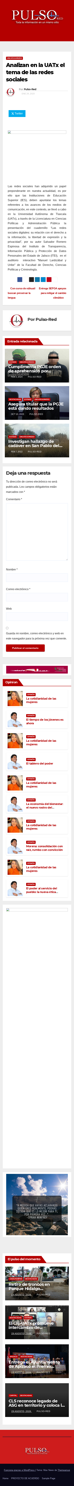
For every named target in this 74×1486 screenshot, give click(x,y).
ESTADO (12, 362)
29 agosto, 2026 (21, 1294)
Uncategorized (14, 58)
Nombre (12, 569)
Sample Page (48, 1478)
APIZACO (13, 1357)
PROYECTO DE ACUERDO (25, 1478)
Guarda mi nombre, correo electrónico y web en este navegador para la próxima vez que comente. (36, 636)
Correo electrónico (18, 589)
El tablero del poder (39, 763)
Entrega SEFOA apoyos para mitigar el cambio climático (52, 293)
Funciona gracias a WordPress (19, 1470)
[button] (62, 36)
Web (9, 608)
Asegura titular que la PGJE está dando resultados (36, 406)
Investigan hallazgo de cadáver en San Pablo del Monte (33, 445)
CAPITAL (13, 1395)
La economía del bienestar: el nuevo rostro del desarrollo (44, 807)
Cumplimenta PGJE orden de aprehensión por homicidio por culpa (34, 371)
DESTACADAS (15, 399)
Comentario (14, 499)
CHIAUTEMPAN (16, 1279)
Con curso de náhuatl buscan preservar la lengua (21, 293)
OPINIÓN (31, 694)
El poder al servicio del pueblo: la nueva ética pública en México (41, 892)
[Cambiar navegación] (68, 36)
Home (5, 1478)
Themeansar (64, 1470)
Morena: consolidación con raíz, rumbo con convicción (44, 848)
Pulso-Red (30, 89)
